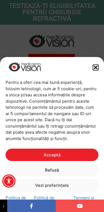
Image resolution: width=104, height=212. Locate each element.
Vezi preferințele (52, 185)
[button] (95, 67)
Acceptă (52, 154)
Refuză (52, 170)
